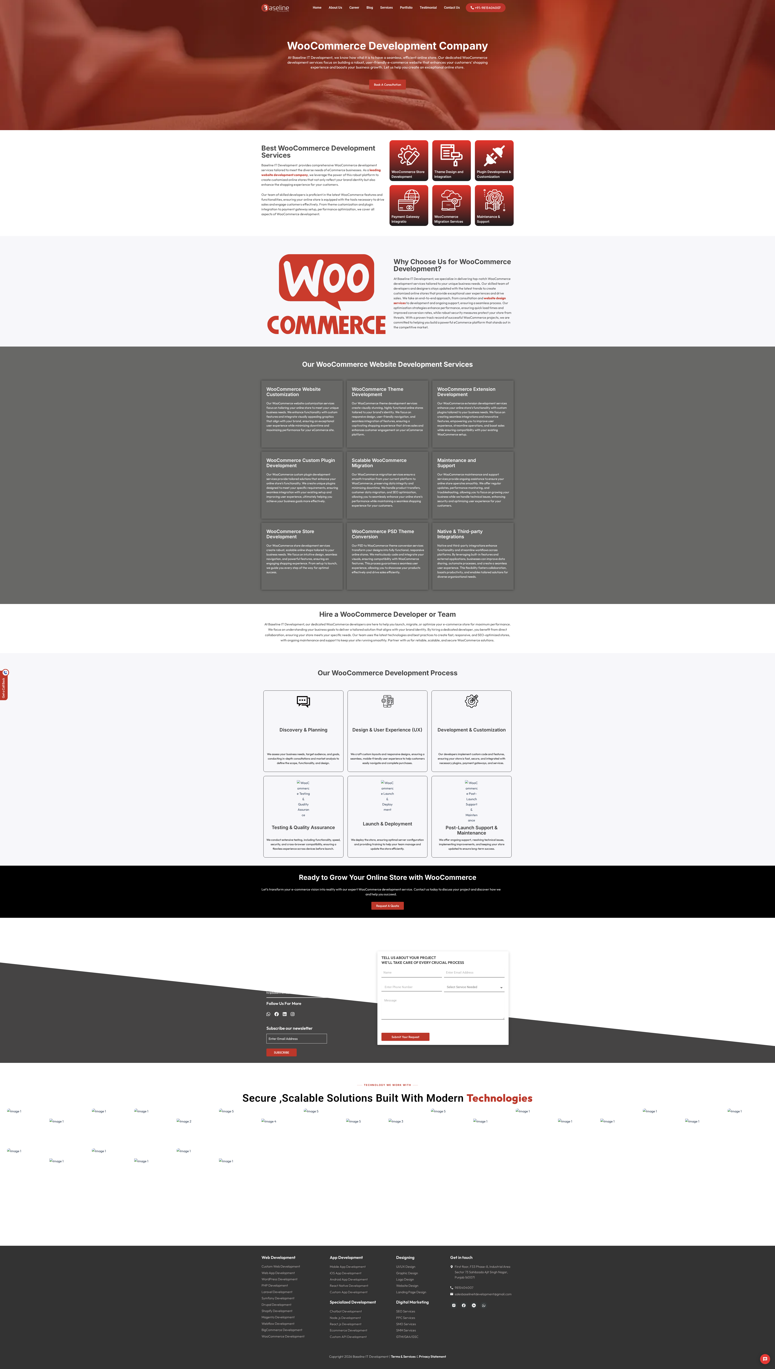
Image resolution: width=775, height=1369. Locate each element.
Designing (405, 1257)
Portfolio (406, 7)
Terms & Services (403, 1356)
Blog (370, 7)
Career (354, 7)
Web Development (278, 1257)
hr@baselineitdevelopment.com (289, 993)
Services (386, 7)
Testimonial (428, 7)
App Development (346, 1257)
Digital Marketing (412, 1302)
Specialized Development (353, 1302)
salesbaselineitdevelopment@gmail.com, (296, 987)
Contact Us (452, 7)
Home (317, 7)
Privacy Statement (432, 1356)
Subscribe (281, 1052)
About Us (335, 7)
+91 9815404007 (278, 968)
